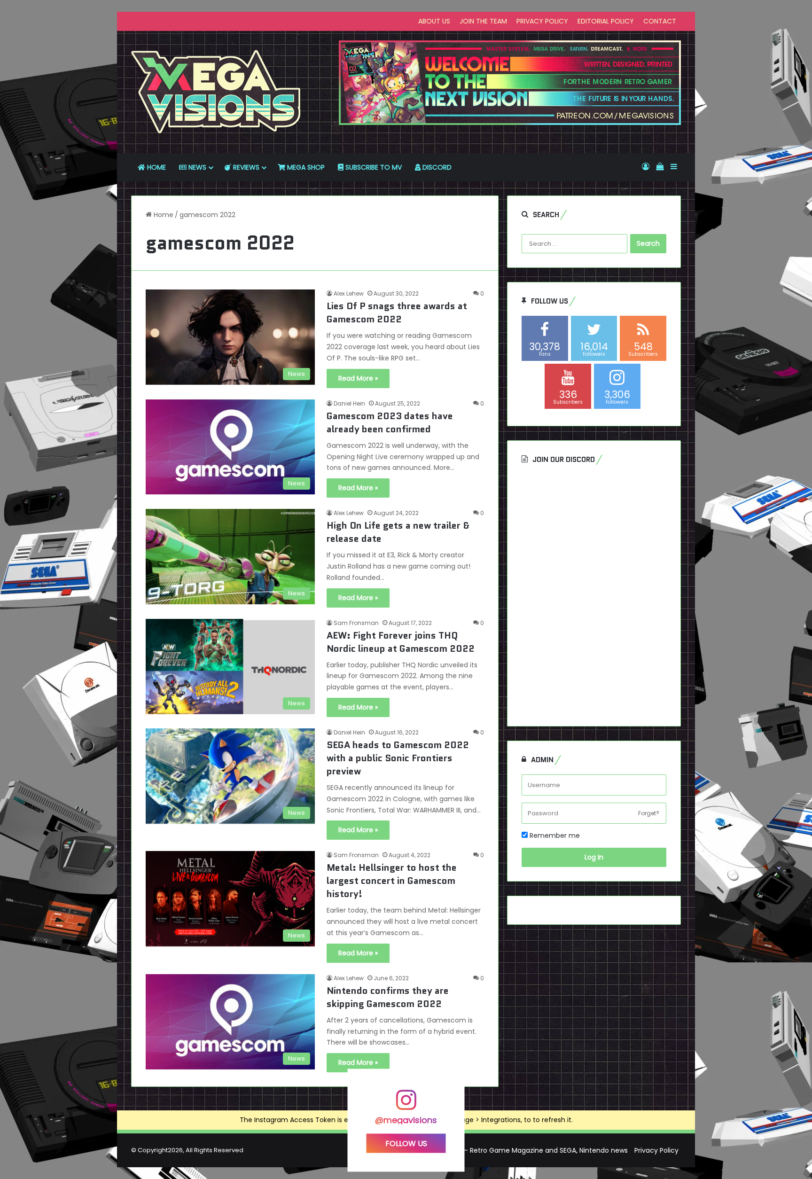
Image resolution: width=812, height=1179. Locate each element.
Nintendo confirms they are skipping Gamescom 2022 (388, 997)
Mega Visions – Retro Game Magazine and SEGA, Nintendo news (524, 1150)
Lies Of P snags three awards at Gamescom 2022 (397, 312)
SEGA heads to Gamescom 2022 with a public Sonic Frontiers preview (398, 758)
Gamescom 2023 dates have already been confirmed (390, 422)
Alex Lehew (349, 293)
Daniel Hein (349, 403)
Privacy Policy (656, 1150)
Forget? (648, 813)
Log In (594, 857)
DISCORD (436, 167)
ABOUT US (434, 21)
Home (162, 214)
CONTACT (659, 21)
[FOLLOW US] (406, 1104)
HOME (155, 167)
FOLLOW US (406, 1143)
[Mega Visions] (216, 92)
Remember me (554, 835)
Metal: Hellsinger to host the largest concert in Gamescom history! (392, 880)
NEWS (196, 167)
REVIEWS (245, 167)
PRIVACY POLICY (542, 21)
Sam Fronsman (356, 623)
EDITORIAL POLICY (606, 21)
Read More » (358, 378)
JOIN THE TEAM (483, 21)
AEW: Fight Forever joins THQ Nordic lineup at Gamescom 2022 (401, 642)
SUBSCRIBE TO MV (373, 167)
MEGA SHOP (305, 167)
